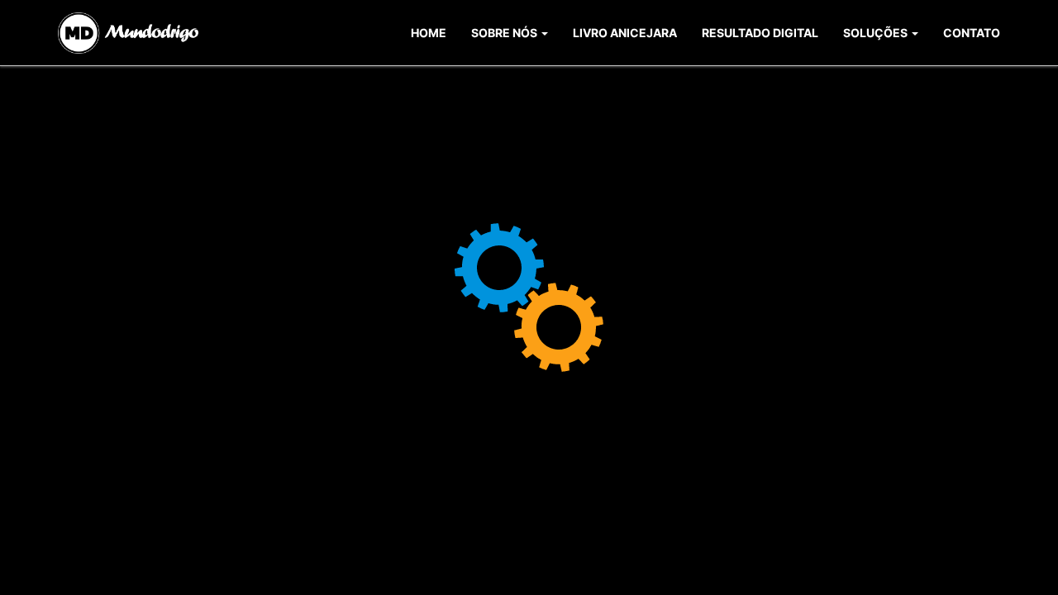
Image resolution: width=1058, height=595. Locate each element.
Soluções (876, 33)
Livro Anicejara (625, 33)
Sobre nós (505, 33)
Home (428, 33)
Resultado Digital (760, 33)
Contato (971, 33)
